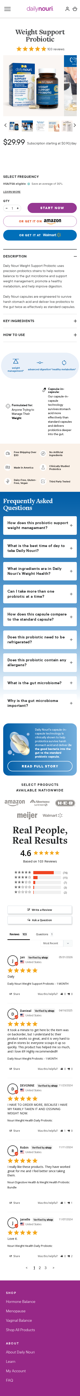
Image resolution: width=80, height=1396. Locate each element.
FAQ (9, 1380)
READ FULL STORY (40, 766)
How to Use (14, 334)
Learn (10, 1361)
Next (74, 125)
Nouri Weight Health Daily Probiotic (29, 1120)
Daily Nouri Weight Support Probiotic (30, 984)
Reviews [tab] (14, 934)
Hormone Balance (20, 1301)
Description (15, 256)
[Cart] (75, 9)
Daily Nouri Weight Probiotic (25, 1058)
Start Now (52, 208)
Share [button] (16, 994)
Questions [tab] (42, 934)
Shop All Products (20, 1330)
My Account (16, 1371)
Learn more (11, 191)
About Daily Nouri (20, 1352)
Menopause (16, 1311)
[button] (63, 994)
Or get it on (31, 221)
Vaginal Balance (19, 1320)
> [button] (53, 1267)
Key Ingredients (18, 321)
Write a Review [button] (42, 910)
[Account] (67, 9)
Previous (6, 125)
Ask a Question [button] (42, 920)
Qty (6, 201)
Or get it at (30, 235)
